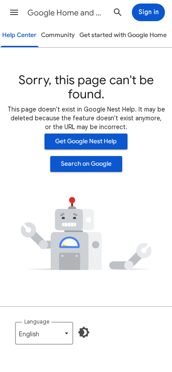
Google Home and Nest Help (66, 13)
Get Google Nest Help (86, 141)
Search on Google (86, 163)
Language (36, 321)
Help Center (19, 35)
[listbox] (44, 333)
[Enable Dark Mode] (83, 332)
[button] (14, 12)
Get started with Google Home (123, 35)
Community (58, 35)
